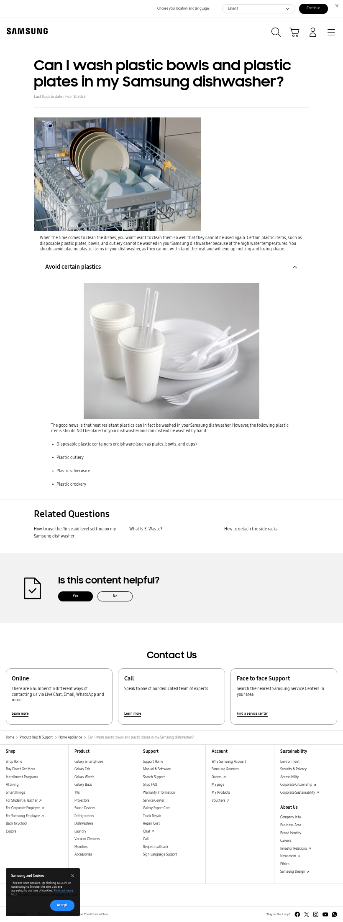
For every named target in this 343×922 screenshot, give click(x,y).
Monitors (81, 847)
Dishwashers (84, 823)
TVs (77, 793)
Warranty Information (159, 793)
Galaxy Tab (82, 769)
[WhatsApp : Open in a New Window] (335, 914)
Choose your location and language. (183, 8)
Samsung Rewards (225, 769)
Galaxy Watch (84, 777)
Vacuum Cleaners (87, 839)
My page (218, 785)
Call (145, 839)
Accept (62, 905)
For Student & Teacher (22, 800)
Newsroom (288, 856)
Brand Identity (290, 833)
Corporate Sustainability (298, 793)
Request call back (155, 847)
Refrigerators (84, 816)
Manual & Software (157, 769)
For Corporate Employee (23, 808)
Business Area (290, 825)
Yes (75, 596)
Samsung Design (293, 872)
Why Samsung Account (229, 762)
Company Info (290, 817)
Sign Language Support (160, 854)
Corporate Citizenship (296, 785)
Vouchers (219, 800)
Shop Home (14, 762)
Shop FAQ (150, 785)
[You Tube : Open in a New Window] (325, 914)
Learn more (20, 714)
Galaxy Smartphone (88, 762)
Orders (217, 777)
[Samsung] (25, 31)
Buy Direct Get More (20, 769)
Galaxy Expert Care (156, 808)
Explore (11, 831)
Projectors (82, 800)
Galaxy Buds (83, 785)
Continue (313, 8)
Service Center (153, 800)
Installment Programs (22, 777)
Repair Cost (151, 823)
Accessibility (289, 777)
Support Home (153, 762)
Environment (289, 762)
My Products (221, 793)
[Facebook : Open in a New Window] (297, 914)
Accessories (83, 854)
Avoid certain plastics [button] (73, 266)
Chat (147, 831)
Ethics (284, 864)
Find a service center (252, 714)
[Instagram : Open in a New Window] (316, 914)
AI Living (12, 785)
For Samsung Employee (23, 816)
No (115, 596)
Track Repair (152, 816)
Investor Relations (294, 849)
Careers (286, 841)
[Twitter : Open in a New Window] (307, 914)
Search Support (154, 777)
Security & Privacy (293, 769)
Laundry (80, 831)
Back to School (16, 823)
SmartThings (15, 793)
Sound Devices (84, 808)
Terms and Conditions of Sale (88, 914)
